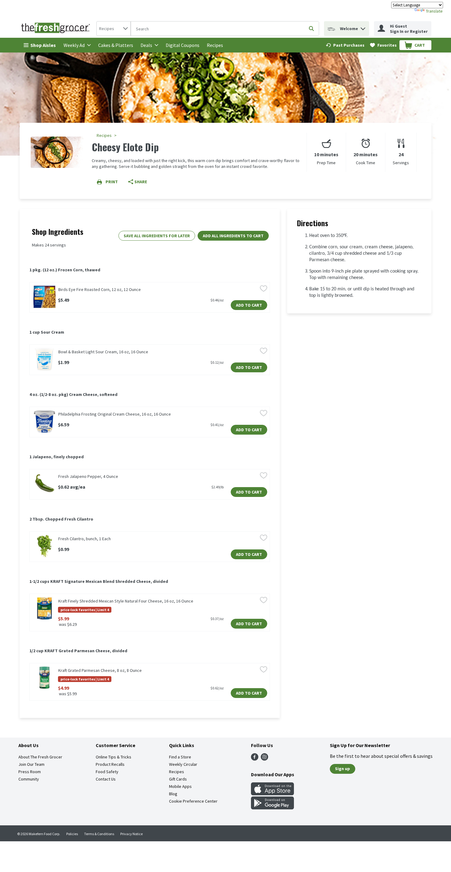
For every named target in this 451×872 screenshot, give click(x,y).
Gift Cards (178, 779)
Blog (173, 793)
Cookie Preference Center (193, 801)
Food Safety (107, 771)
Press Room (29, 771)
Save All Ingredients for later (157, 235)
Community (28, 779)
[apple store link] (272, 793)
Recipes (215, 45)
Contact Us (106, 779)
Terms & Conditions (99, 833)
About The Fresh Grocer (40, 757)
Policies (72, 833)
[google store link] (272, 807)
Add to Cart (249, 305)
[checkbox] (263, 289)
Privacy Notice (131, 833)
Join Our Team (31, 764)
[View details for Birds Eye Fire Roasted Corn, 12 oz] (44, 297)
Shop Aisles (43, 45)
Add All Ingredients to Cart (233, 235)
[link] (345, 45)
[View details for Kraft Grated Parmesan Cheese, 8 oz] (44, 678)
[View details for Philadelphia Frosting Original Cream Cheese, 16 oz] (44, 421)
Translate (434, 11)
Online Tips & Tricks (113, 757)
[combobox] (113, 28)
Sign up (342, 768)
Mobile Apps (180, 786)
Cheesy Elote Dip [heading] (125, 147)
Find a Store (180, 757)
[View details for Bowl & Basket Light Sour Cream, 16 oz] (44, 359)
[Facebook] (254, 759)
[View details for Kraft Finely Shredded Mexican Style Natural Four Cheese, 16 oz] (44, 608)
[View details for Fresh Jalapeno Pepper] (44, 484)
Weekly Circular (183, 764)
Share (140, 181)
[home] (57, 28)
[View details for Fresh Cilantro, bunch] (44, 546)
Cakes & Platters (115, 45)
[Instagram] (264, 759)
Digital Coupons (182, 45)
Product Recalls (110, 764)
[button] (362, 27)
